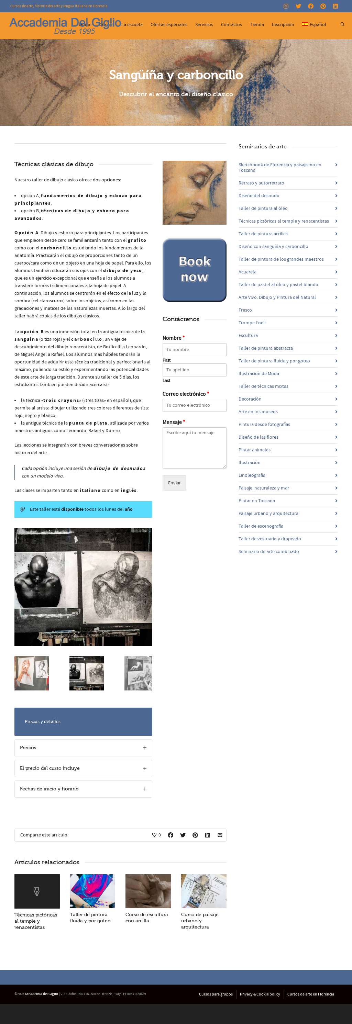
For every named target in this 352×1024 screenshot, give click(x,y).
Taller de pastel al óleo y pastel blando (278, 285)
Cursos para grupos (216, 994)
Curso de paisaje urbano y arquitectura (200, 921)
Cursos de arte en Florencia (310, 994)
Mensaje (174, 422)
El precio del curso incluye (50, 768)
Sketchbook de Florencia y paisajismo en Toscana (280, 167)
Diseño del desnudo (259, 196)
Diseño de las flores (258, 437)
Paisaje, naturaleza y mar (264, 488)
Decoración (250, 399)
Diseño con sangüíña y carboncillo (273, 247)
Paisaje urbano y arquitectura (268, 513)
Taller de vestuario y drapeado (270, 539)
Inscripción (283, 25)
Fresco (245, 310)
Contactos (231, 25)
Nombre (174, 338)
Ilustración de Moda (259, 374)
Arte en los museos (258, 412)
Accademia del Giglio (41, 994)
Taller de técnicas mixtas (263, 386)
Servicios (204, 25)
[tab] (83, 748)
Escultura (248, 336)
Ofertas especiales (169, 25)
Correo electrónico (186, 394)
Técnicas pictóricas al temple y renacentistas (35, 921)
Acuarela (247, 272)
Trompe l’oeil (252, 323)
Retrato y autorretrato (261, 183)
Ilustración (250, 463)
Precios (28, 747)
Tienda (257, 25)
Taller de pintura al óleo (263, 208)
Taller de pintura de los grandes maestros (281, 259)
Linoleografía (252, 475)
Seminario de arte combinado (269, 552)
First (166, 360)
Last (166, 380)
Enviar (174, 483)
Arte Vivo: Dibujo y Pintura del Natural (277, 297)
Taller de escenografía (261, 526)
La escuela (132, 25)
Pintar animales (255, 450)
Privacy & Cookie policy (260, 994)
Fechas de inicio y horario (49, 788)
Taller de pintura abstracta (266, 348)
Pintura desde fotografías (264, 424)
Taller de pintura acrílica (263, 234)
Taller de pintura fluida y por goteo (274, 361)
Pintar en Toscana (257, 501)
